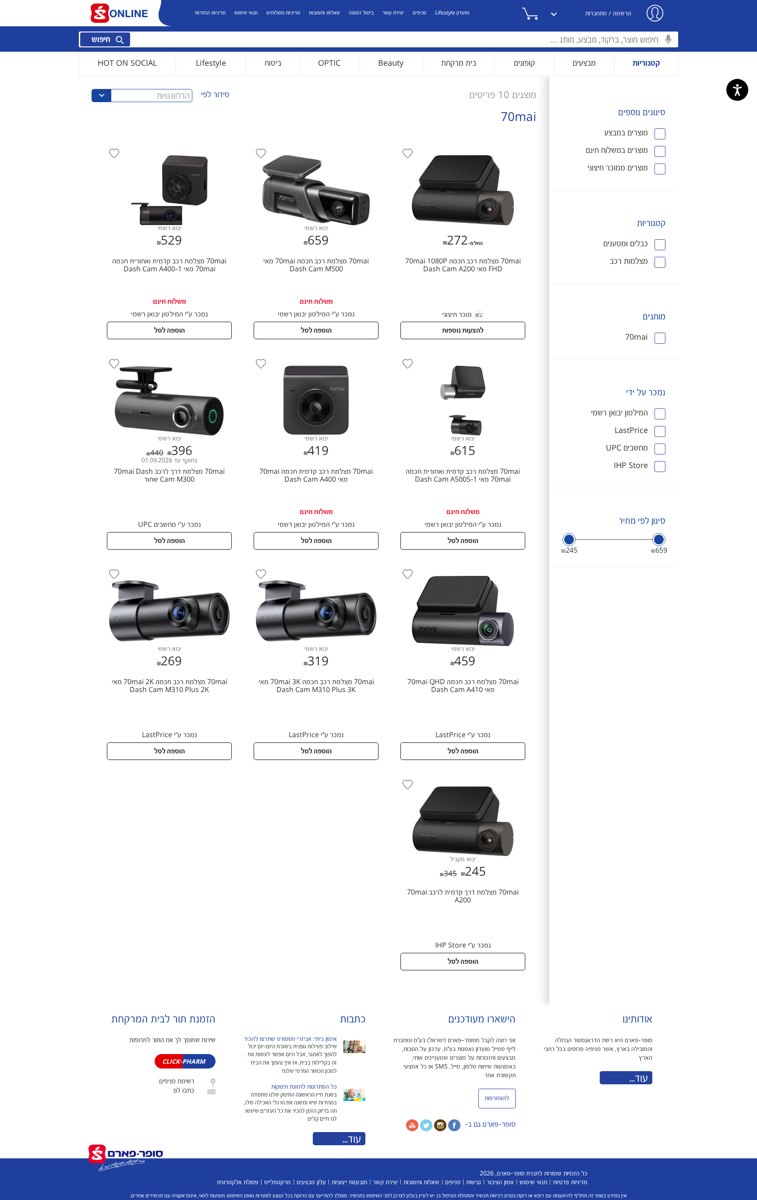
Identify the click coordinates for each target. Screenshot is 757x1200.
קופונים (524, 63)
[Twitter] (426, 1125)
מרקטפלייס (277, 1182)
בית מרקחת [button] (458, 63)
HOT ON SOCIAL (127, 63)
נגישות (473, 1182)
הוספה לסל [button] (316, 330)
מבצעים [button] (584, 63)
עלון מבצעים (311, 1182)
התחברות (596, 14)
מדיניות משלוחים (283, 13)
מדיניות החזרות (210, 13)
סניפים (419, 13)
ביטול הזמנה (361, 13)
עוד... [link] (639, 1078)
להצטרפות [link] (497, 1098)
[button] (540, 13)
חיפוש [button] (102, 40)
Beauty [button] (390, 63)
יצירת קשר (393, 13)
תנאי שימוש (246, 13)
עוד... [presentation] (352, 1139)
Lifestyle (211, 63)
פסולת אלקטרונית (237, 1182)
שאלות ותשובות (324, 13)
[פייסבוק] (454, 1125)
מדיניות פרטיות (570, 1182)
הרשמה (622, 14)
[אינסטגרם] (440, 1125)
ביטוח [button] (273, 63)
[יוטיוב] (412, 1125)
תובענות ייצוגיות (349, 1182)
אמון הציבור (500, 1182)
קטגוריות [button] (646, 63)
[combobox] (378, 39)
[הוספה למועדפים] (408, 153)
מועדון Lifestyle (452, 13)
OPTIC (329, 63)
